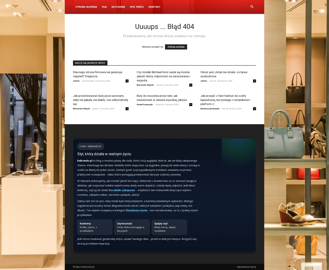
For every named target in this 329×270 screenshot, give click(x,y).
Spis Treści (137, 6)
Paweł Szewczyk (145, 104)
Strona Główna (86, 6)
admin (76, 80)
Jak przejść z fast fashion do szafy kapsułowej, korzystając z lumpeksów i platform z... (225, 100)
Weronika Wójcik (145, 85)
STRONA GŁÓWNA (176, 47)
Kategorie (118, 6)
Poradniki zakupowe (122, 190)
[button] (252, 7)
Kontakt (155, 6)
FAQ (104, 6)
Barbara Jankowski (210, 108)
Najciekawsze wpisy (246, 266)
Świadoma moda (136, 210)
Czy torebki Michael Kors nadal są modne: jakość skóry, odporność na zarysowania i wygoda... (163, 76)
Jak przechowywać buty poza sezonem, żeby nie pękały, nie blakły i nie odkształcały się (100, 100)
